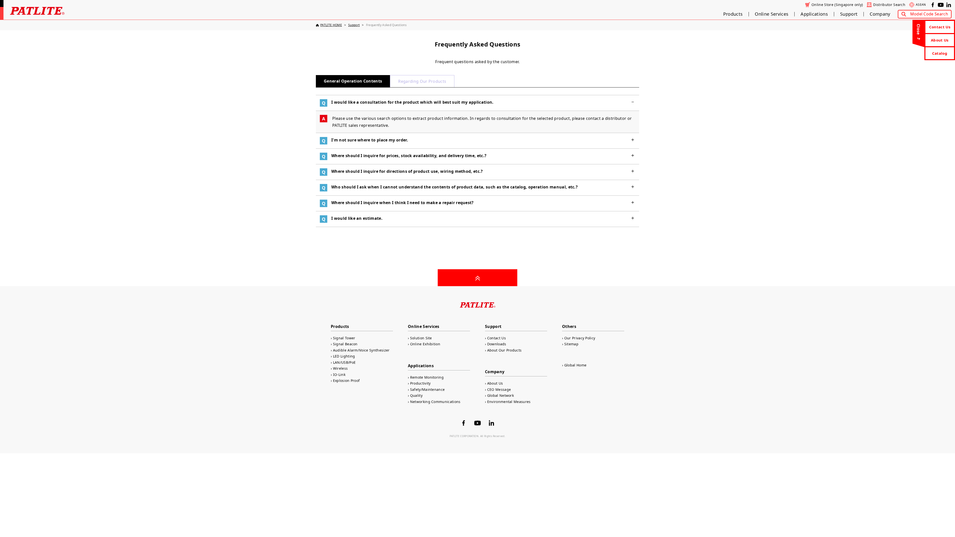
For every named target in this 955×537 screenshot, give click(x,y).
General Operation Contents (353, 81)
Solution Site (421, 338)
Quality (416, 395)
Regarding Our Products (422, 81)
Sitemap (571, 344)
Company (880, 14)
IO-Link (339, 374)
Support (849, 14)
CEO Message (499, 389)
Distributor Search (889, 4)
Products (733, 14)
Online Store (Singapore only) (837, 4)
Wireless (340, 368)
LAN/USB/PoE (344, 362)
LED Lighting (344, 356)
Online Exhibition (425, 344)
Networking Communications (435, 401)
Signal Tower (344, 338)
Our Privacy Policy (579, 338)
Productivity (420, 383)
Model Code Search (929, 14)
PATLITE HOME (331, 25)
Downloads (496, 344)
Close (918, 29)
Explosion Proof (346, 380)
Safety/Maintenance (427, 389)
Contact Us (939, 26)
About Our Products (504, 350)
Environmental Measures (509, 401)
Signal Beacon (345, 344)
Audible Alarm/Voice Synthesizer (361, 350)
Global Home (575, 365)
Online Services (771, 14)
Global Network (500, 395)
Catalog (939, 53)
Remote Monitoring (427, 377)
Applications (814, 14)
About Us (940, 40)
